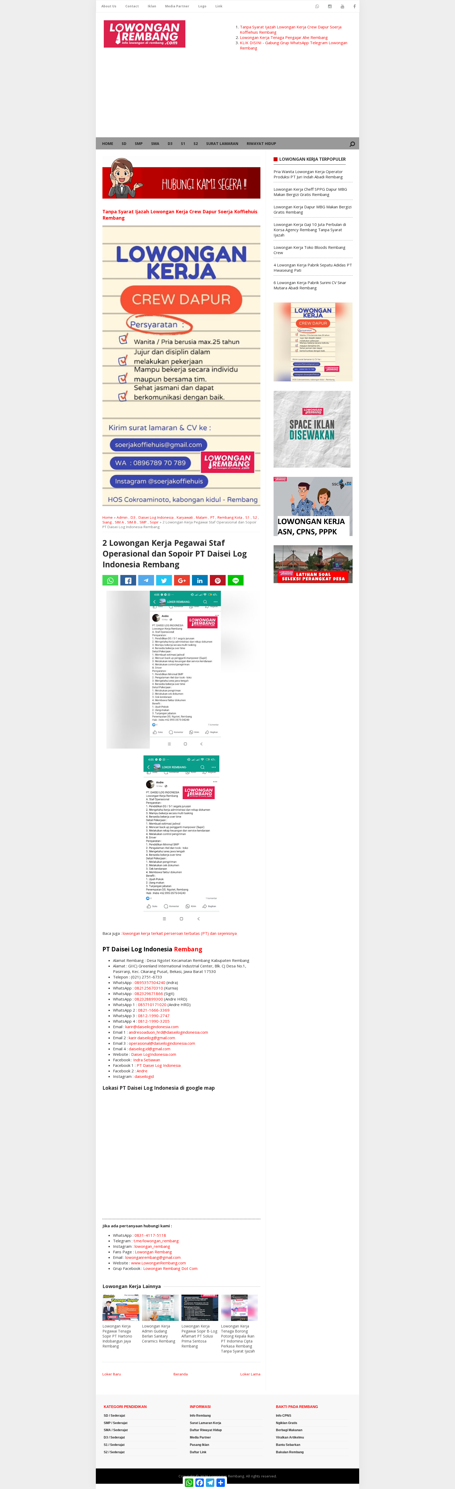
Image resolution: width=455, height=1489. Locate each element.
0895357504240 (150, 982)
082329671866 (149, 993)
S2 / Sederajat (114, 1452)
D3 (170, 143)
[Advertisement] (227, 98)
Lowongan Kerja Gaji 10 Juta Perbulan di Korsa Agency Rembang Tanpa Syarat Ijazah (310, 230)
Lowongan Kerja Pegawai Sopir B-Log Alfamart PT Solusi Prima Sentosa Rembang (199, 1336)
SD (124, 143)
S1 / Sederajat (114, 1445)
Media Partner (177, 6)
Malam (201, 517)
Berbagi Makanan (289, 1430)
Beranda (181, 1374)
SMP (139, 143)
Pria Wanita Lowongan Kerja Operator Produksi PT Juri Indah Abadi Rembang (308, 174)
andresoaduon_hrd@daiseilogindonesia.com (168, 1032)
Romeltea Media (111, 1486)
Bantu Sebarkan (288, 1445)
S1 (183, 143)
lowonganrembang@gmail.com (153, 1257)
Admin (122, 517)
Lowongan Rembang (153, 1251)
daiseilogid (144, 1076)
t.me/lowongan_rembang (156, 1240)
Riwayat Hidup (261, 143)
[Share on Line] (236, 580)
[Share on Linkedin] (200, 580)
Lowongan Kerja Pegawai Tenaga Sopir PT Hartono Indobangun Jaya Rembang (117, 1336)
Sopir (154, 522)
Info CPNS (283, 1415)
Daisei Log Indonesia (156, 517)
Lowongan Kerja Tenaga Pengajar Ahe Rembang (284, 37)
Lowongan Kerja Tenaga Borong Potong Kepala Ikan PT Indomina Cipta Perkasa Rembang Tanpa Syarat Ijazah (238, 1339)
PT (212, 517)
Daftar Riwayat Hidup (206, 1430)
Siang (107, 522)
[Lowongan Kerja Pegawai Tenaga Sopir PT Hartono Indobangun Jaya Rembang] (120, 1308)
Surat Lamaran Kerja (205, 1423)
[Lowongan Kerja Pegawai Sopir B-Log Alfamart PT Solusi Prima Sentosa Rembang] (199, 1308)
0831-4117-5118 (150, 1235)
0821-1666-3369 (154, 1010)
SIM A (119, 522)
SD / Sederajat (114, 1415)
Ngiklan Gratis (286, 1423)
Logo (202, 6)
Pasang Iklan (199, 1445)
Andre (142, 1070)
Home (107, 143)
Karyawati (185, 517)
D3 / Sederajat (114, 1437)
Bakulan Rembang (290, 1452)
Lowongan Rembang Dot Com (170, 1268)
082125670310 (149, 988)
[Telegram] (146, 580)
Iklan (152, 6)
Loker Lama (250, 1374)
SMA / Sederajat (116, 1430)
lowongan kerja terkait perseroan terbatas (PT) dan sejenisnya (180, 933)
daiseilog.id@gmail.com (149, 1048)
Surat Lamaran (222, 143)
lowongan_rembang (152, 1246)
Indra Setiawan (146, 1059)
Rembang (188, 949)
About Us (108, 6)
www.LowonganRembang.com (158, 1262)
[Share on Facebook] (128, 580)
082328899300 (149, 999)
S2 (196, 143)
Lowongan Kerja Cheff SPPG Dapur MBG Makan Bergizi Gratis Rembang (310, 191)
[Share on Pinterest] (218, 580)
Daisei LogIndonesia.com (153, 1054)
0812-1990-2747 (154, 1015)
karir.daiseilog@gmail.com (152, 1037)
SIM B (131, 522)
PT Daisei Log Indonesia (159, 1065)
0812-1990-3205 (154, 1021)
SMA (155, 143)
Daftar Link (198, 1452)
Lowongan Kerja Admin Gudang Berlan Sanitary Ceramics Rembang (158, 1334)
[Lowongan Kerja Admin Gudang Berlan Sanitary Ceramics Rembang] (160, 1308)
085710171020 (152, 1004)
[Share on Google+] (182, 580)
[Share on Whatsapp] (110, 580)
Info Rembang (200, 1415)
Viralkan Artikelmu (290, 1437)
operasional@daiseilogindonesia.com (162, 1043)
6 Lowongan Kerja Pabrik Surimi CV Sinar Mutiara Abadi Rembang (310, 285)
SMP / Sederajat (115, 1423)
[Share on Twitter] (164, 580)
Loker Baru (111, 1374)
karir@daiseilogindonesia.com (152, 1026)
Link (218, 6)
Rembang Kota (229, 517)
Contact (132, 6)
